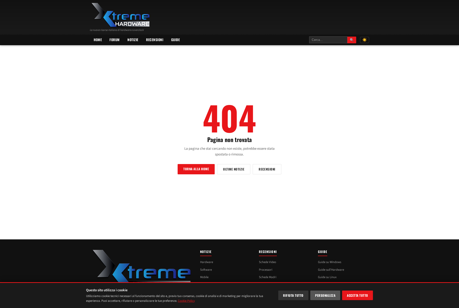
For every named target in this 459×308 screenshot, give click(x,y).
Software (206, 270)
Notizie (132, 39)
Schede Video (267, 262)
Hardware (206, 262)
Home (98, 39)
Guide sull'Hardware (331, 270)
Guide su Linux (327, 277)
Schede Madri (267, 277)
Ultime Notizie (233, 169)
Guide (175, 39)
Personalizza (325, 295)
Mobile (204, 277)
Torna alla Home (196, 168)
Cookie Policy (186, 301)
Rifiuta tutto (293, 295)
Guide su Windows (329, 262)
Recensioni (155, 39)
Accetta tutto (357, 295)
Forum (114, 39)
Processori (265, 270)
